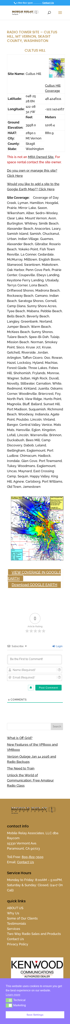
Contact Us (48, 3)
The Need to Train (20, 768)
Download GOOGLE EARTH (34, 585)
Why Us (13, 913)
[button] (9, 1000)
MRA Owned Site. (41, 157)
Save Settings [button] (35, 1014)
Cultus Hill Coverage (52, 88)
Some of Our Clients (22, 918)
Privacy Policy (17, 944)
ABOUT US (15, 908)
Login (58, 646)
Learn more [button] (13, 994)
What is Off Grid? (19, 738)
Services (13, 929)
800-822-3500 (32, 857)
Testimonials (16, 923)
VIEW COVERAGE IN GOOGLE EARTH (34, 575)
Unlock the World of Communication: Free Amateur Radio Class (30, 780)
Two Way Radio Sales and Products (34, 934)
